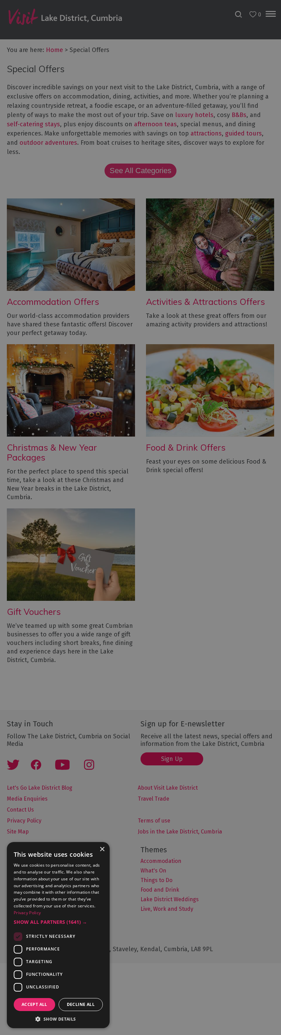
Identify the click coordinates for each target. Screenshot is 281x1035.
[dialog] (140, 517)
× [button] (102, 849)
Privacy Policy (27, 913)
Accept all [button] (34, 1004)
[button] (58, 922)
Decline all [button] (81, 1004)
